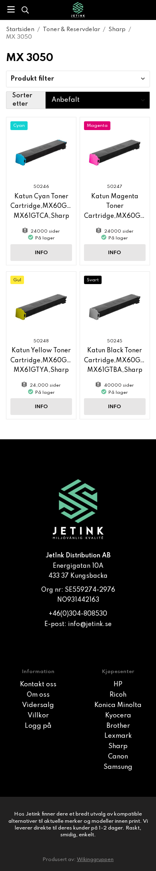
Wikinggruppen (95, 859)
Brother (118, 726)
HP (118, 684)
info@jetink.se (90, 624)
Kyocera (118, 716)
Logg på (38, 726)
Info (41, 252)
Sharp (118, 746)
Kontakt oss (38, 684)
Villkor (38, 716)
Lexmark (118, 736)
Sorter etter (22, 100)
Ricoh (118, 695)
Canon (118, 757)
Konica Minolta (118, 705)
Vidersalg (38, 705)
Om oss (38, 695)
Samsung (118, 767)
